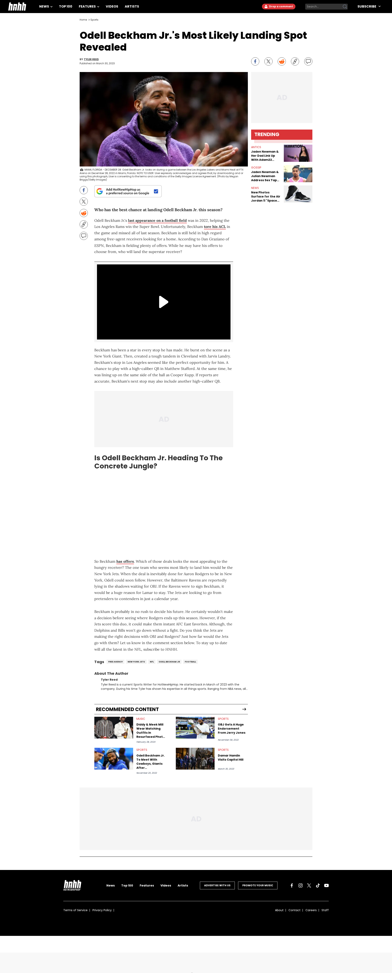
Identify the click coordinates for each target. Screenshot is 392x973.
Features (87, 6)
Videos (112, 6)
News (44, 6)
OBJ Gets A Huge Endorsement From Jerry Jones (231, 728)
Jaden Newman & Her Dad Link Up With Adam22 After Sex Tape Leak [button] (265, 156)
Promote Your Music (257, 885)
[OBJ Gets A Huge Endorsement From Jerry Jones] (195, 728)
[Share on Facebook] (255, 61)
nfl (152, 661)
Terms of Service (75, 910)
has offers (125, 561)
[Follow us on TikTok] (318, 885)
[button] (298, 153)
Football (190, 661)
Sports (94, 19)
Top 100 (65, 6)
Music (140, 719)
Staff (325, 910)
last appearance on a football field (157, 220)
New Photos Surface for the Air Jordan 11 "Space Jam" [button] (265, 196)
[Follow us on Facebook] (292, 885)
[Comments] (308, 61)
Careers (311, 910)
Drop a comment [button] (280, 6)
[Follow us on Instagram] (300, 885)
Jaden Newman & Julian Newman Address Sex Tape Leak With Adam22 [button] (265, 176)
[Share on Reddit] (281, 61)
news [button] (255, 188)
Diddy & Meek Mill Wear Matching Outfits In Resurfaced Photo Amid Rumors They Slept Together (151, 730)
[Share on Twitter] (268, 61)
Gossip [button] (256, 167)
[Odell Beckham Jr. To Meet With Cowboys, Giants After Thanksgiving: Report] (113, 759)
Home (83, 19)
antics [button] (256, 147)
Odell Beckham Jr (169, 661)
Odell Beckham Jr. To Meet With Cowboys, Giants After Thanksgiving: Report (150, 761)
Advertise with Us (217, 885)
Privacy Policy (102, 910)
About (279, 910)
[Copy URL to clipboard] (295, 61)
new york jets (136, 661)
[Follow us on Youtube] (326, 885)
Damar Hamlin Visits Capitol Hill (230, 757)
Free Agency (115, 661)
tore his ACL (215, 226)
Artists (132, 6)
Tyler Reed (91, 59)
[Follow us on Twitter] (309, 885)
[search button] (345, 6)
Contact (294, 910)
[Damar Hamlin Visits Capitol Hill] (195, 759)
